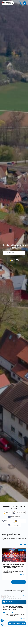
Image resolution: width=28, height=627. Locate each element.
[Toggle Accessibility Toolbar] (2, 620)
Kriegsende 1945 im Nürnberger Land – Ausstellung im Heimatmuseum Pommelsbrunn (13, 607)
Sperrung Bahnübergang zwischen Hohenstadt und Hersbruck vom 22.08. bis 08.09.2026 (13, 566)
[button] (20, 544)
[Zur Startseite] (8, 3)
